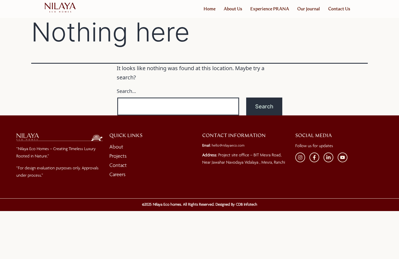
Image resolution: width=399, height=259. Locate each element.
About (116, 147)
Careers (117, 174)
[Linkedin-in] (328, 157)
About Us (233, 9)
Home (210, 9)
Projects (117, 156)
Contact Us (339, 9)
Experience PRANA (269, 9)
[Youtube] (342, 157)
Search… (126, 91)
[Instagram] (300, 157)
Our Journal (308, 9)
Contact (118, 165)
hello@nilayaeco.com (228, 146)
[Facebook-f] (314, 157)
